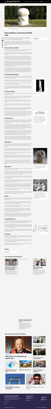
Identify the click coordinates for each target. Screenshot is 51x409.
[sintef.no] (43, 397)
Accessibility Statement (11, 407)
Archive (35, 1)
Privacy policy (6, 407)
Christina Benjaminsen (29, 398)
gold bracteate (15, 124)
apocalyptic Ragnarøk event (12, 241)
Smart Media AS (44, 407)
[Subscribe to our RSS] (6, 403)
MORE (41, 1)
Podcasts (31, 1)
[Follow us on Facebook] (4, 403)
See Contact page (28, 400)
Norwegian (48, 1)
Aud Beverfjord (7, 251)
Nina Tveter (27, 397)
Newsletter (26, 1)
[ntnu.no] (43, 399)
